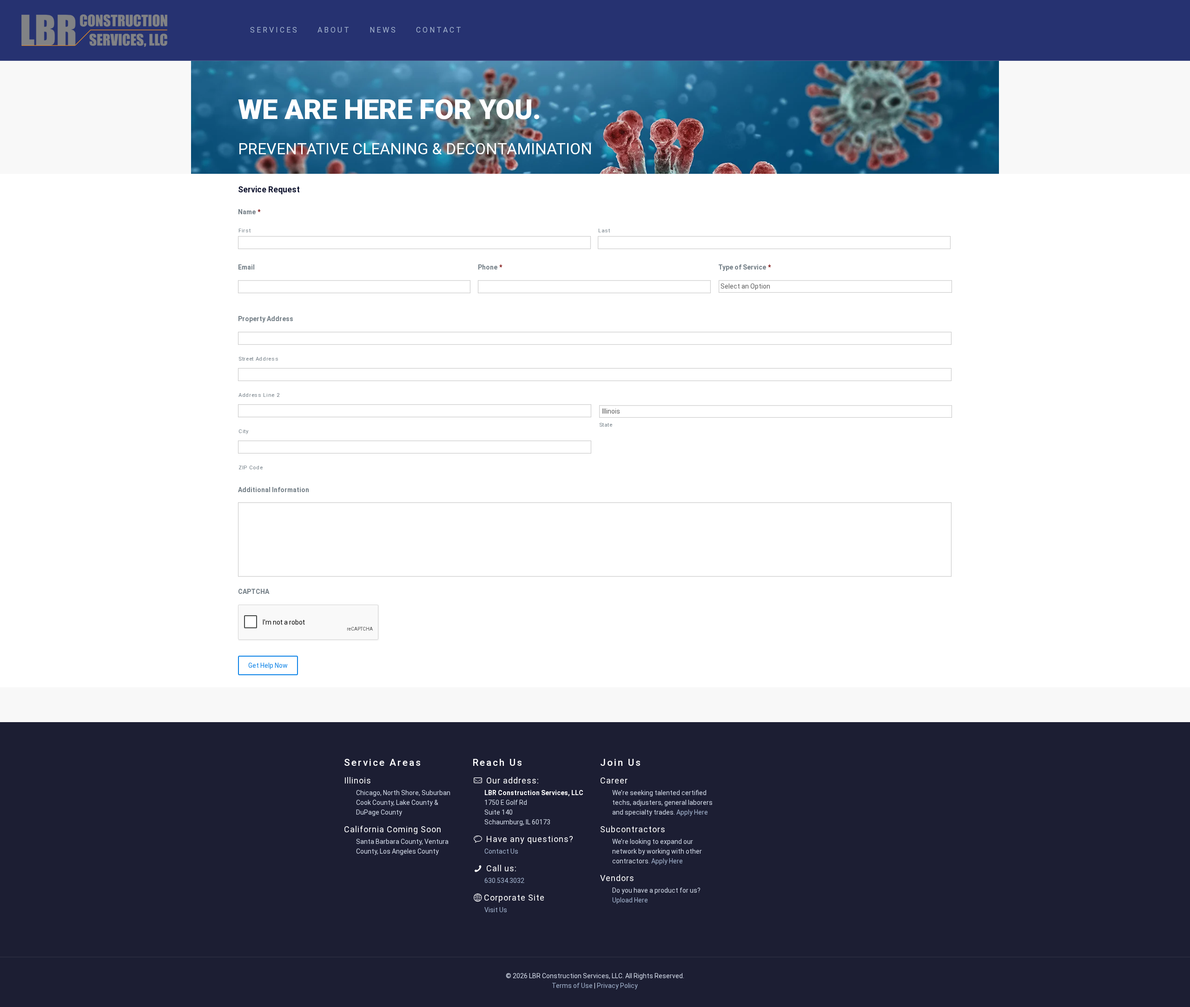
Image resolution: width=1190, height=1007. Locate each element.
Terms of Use (572, 985)
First (244, 230)
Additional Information (273, 490)
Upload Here (630, 900)
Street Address (258, 358)
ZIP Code (250, 467)
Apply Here (692, 812)
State (606, 424)
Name (249, 212)
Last (604, 230)
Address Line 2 (258, 395)
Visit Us (495, 910)
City (243, 431)
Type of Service (744, 267)
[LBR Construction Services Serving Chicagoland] (94, 30)
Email (246, 267)
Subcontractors (633, 829)
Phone (490, 267)
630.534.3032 (504, 880)
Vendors (617, 878)
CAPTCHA (253, 591)
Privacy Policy (617, 985)
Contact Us (501, 851)
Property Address (265, 319)
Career (614, 780)
